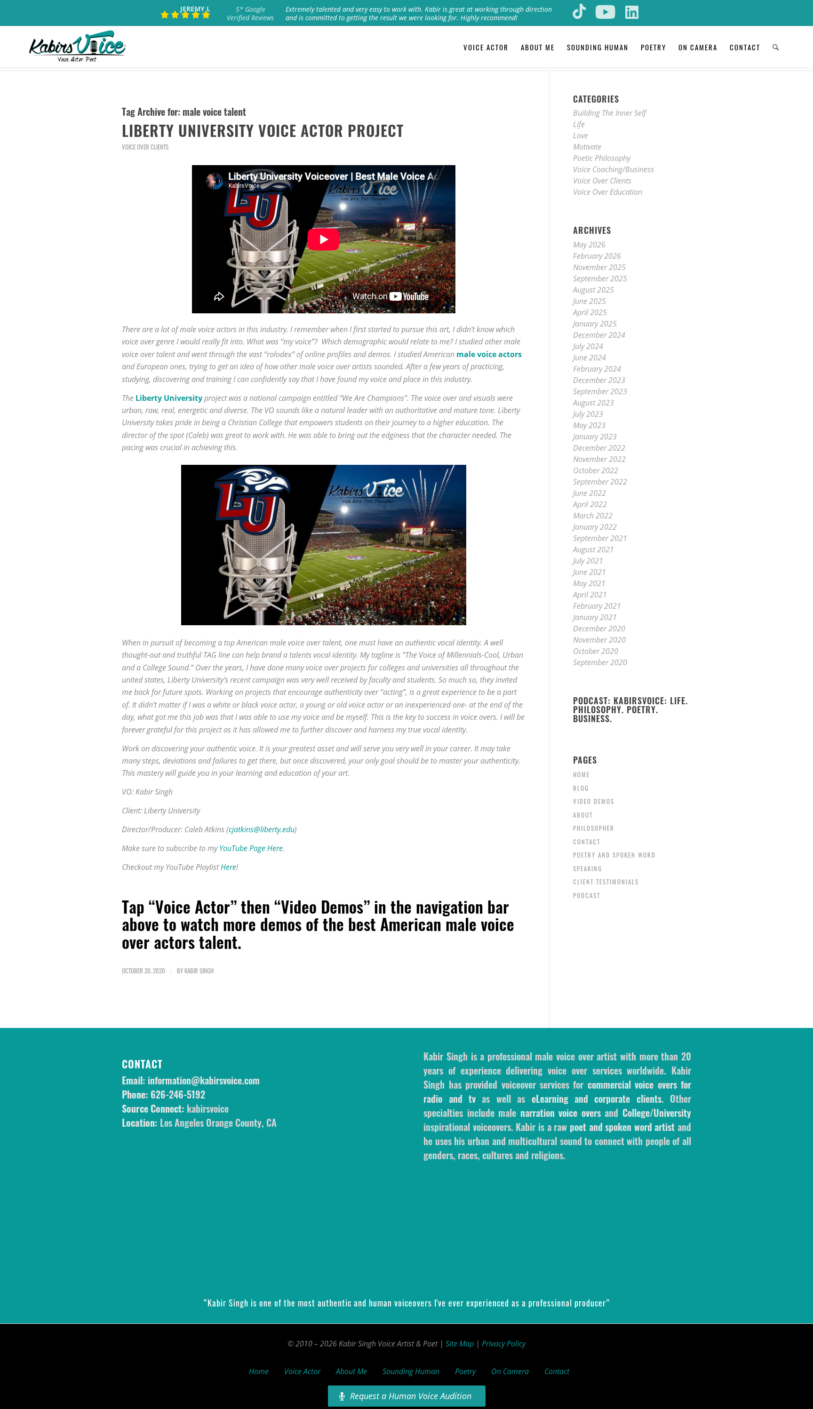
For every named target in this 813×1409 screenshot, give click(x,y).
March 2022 (593, 515)
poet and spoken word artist (622, 1127)
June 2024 (589, 357)
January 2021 (595, 617)
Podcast (586, 895)
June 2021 (589, 572)
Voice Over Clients (145, 147)
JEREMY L (195, 8)
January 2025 (595, 323)
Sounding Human (411, 1371)
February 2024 (597, 369)
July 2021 (588, 561)
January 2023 (595, 436)
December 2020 (599, 628)
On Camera (510, 1371)
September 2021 (600, 538)
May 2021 (589, 583)
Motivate (587, 147)
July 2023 (588, 414)
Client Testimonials (606, 881)
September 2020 (600, 662)
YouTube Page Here (251, 848)
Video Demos (593, 801)
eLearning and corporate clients (597, 1098)
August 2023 (593, 403)
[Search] (775, 47)
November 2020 (599, 640)
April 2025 (590, 312)
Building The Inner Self (609, 113)
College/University (656, 1113)
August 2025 (593, 290)
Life (579, 124)
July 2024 (588, 346)
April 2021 (590, 594)
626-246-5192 (178, 1094)
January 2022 (595, 527)
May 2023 (589, 425)
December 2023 (599, 380)
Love (580, 135)
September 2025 (600, 278)
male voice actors (489, 354)
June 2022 (589, 493)
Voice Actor (302, 1371)
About (583, 815)
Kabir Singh (199, 970)
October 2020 (595, 651)
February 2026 (597, 256)
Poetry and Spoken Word (614, 855)
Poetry (465, 1371)
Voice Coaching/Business (613, 169)
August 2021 (593, 549)
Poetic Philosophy (601, 158)
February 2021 (597, 606)
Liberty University (169, 398)
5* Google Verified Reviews (250, 13)
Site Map (460, 1343)
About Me (351, 1371)
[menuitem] (486, 47)
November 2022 (599, 459)
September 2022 (600, 482)
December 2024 (599, 335)
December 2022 (599, 448)
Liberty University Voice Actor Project (263, 130)
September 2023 (600, 391)
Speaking (587, 868)
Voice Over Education (607, 192)
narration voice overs (560, 1113)
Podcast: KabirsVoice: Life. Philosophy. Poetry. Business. (630, 710)
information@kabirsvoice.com (204, 1080)
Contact (586, 841)
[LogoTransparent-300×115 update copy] (78, 47)
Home (581, 774)
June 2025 (589, 301)
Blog (581, 788)
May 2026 (589, 244)
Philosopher (593, 828)
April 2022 (590, 504)
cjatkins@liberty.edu (262, 829)
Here (228, 867)
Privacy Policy (504, 1343)
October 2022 (595, 470)
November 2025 (599, 267)
